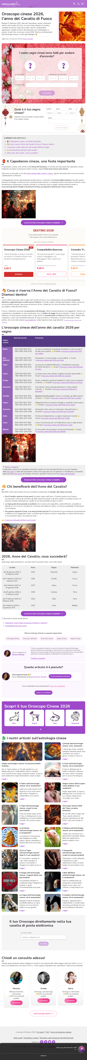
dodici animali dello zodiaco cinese (39, 173)
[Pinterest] (53, 1042)
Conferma (46, 93)
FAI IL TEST (51, 274)
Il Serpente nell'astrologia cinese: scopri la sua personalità (73, 852)
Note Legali (18, 1038)
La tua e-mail (20, 85)
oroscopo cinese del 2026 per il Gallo (55, 418)
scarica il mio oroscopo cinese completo (42, 222)
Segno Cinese (62, 638)
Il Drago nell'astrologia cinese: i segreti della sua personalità (30, 875)
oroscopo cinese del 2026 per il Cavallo (66, 398)
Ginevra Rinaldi (28, 39)
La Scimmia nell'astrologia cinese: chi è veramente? (30, 830)
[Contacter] (78, 4)
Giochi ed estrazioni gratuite (60, 1032)
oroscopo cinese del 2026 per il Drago (67, 382)
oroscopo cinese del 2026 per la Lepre (56, 376)
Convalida (43, 944)
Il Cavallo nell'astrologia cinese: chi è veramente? (73, 896)
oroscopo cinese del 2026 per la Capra (60, 405)
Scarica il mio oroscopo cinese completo (42, 480)
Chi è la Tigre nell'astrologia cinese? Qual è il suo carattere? (29, 852)
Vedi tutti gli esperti (42, 1013)
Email (50, 118)
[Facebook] (41, 1042)
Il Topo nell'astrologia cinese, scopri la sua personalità (29, 808)
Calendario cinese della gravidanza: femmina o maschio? (26, 623)
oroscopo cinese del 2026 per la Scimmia (58, 411)
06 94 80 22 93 (50, 284)
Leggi (4, 779)
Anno (70, 109)
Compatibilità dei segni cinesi (16, 626)
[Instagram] (45, 1042)
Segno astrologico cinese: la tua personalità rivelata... (21, 764)
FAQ (47, 1032)
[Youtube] (49, 1042)
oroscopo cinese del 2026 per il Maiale (51, 431)
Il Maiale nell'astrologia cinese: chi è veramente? (73, 829)
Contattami (16, 1003)
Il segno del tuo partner (57, 74)
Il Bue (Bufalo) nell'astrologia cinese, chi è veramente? (73, 875)
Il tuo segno (19, 74)
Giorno (48, 109)
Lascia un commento (43, 693)
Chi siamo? (40, 1032)
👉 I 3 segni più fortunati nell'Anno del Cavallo (19, 520)
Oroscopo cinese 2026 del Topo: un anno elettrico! (72, 808)
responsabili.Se (30, 320)
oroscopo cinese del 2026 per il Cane (58, 425)
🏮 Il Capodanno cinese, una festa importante (24, 141)
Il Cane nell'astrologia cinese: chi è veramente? (73, 764)
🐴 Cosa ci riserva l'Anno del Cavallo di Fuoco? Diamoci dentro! (30, 144)
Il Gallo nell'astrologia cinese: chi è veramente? (30, 784)
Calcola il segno (61, 128)
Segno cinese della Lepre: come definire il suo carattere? (73, 786)
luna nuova (18, 474)
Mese (58, 109)
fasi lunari (10, 472)
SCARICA (19, 274)
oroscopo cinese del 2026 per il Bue (50, 360)
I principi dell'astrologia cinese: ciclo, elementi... (72, 744)
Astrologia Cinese (13, 638)
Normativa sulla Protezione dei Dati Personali (56, 1038)
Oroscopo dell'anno (30, 638)
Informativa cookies (31, 1038)
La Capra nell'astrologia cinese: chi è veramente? (30, 896)
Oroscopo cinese (47, 638)
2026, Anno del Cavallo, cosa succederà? (22, 153)
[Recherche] (74, 4)
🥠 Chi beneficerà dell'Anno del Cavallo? (22, 150)
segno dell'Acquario (67, 474)
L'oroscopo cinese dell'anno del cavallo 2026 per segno (28, 147)
